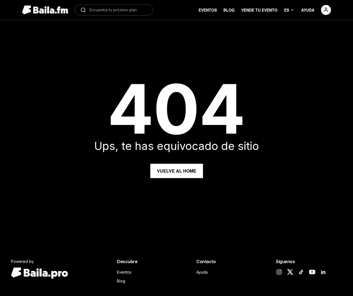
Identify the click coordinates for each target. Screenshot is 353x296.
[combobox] (118, 10)
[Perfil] (326, 10)
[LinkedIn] (323, 272)
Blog (121, 281)
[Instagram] (279, 272)
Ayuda (202, 272)
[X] (290, 272)
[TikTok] (301, 272)
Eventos (124, 272)
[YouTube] (312, 272)
